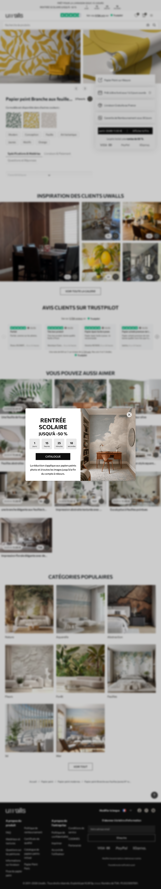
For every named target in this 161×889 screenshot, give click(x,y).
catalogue (53, 456)
